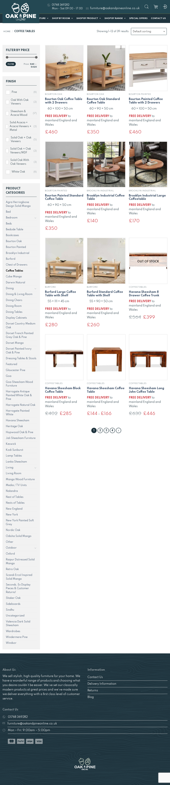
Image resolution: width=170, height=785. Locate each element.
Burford (10, 259)
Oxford (10, 554)
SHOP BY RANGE (113, 18)
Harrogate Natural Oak (20, 405)
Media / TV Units (16, 485)
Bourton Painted (16, 247)
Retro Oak (12, 569)
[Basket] (156, 7)
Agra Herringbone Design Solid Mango (18, 204)
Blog (90, 697)
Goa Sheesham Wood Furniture (19, 384)
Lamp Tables (14, 456)
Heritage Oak (14, 426)
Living (9, 467)
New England (14, 509)
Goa (8, 376)
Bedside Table (14, 229)
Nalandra (12, 491)
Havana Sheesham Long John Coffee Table (146, 390)
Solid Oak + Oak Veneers (21, 139)
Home (6, 31)
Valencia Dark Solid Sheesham (18, 623)
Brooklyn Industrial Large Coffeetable (147, 197)
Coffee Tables (14, 271)
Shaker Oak (13, 598)
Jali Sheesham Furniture (21, 438)
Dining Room (14, 306)
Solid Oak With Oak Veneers (19, 162)
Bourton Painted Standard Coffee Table (64, 197)
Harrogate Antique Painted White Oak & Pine (19, 395)
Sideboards (13, 604)
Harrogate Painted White (17, 413)
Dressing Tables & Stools (21, 358)
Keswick (11, 444)
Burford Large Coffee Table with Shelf (60, 294)
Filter (11, 64)
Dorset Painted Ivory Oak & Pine (19, 351)
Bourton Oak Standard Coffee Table (103, 101)
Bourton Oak (14, 241)
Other (9, 542)
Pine (14, 92)
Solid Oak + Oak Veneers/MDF (20, 151)
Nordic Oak (13, 530)
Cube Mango (14, 276)
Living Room (13, 473)
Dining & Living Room (19, 294)
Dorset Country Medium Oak (20, 325)
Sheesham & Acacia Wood (18, 113)
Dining (10, 288)
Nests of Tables (15, 503)
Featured (11, 364)
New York (12, 514)
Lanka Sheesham (16, 462)
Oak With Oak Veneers (20, 102)
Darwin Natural (15, 282)
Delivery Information (101, 683)
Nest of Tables (14, 497)
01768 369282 (18, 716)
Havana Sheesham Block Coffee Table (63, 390)
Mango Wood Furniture (20, 479)
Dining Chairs (14, 300)
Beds (9, 223)
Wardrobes (13, 631)
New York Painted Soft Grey (20, 522)
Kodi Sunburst (14, 450)
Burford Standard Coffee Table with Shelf (105, 294)
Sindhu (10, 610)
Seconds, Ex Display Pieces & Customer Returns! (18, 589)
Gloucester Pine (15, 370)
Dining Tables (14, 312)
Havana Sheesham (17, 420)
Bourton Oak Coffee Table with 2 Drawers (63, 101)
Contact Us (158, 18)
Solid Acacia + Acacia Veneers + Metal (20, 126)
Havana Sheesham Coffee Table (106, 390)
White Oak (18, 172)
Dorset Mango (15, 343)
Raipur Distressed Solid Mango (20, 561)
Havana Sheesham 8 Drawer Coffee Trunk (144, 294)
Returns (92, 690)
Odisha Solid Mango (18, 536)
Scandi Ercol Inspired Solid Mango (19, 577)
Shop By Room (61, 18)
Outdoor (11, 548)
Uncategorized (15, 615)
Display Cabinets (16, 318)
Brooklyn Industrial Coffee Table (106, 197)
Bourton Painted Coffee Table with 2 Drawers (146, 101)
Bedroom (11, 217)
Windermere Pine (17, 637)
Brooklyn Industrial (17, 253)
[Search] (147, 7)
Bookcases (12, 235)
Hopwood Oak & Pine (19, 432)
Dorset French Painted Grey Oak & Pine (19, 335)
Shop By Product (87, 18)
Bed (8, 212)
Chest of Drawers (16, 265)
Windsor (11, 643)
